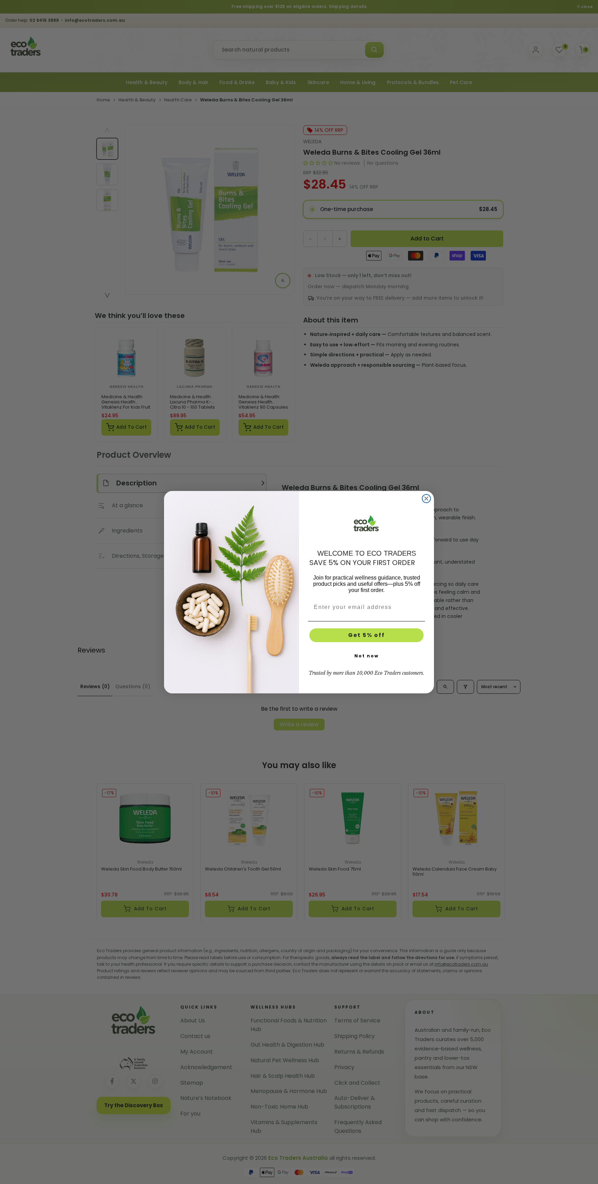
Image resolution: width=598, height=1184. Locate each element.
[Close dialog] (426, 498)
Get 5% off (366, 635)
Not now (366, 656)
